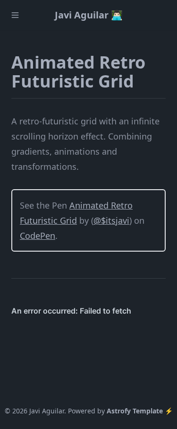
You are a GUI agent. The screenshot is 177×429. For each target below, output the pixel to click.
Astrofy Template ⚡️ (140, 410)
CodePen (37, 235)
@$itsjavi (111, 220)
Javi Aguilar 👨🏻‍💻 (89, 15)
